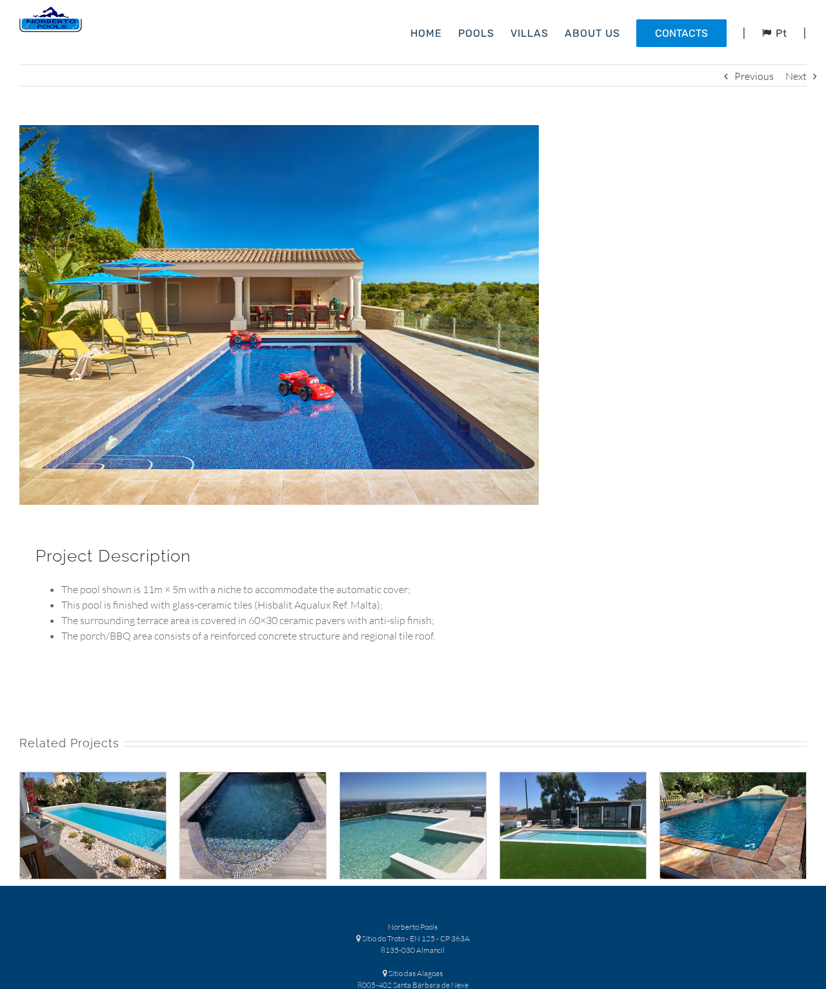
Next (796, 76)
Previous (754, 76)
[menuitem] (434, 32)
